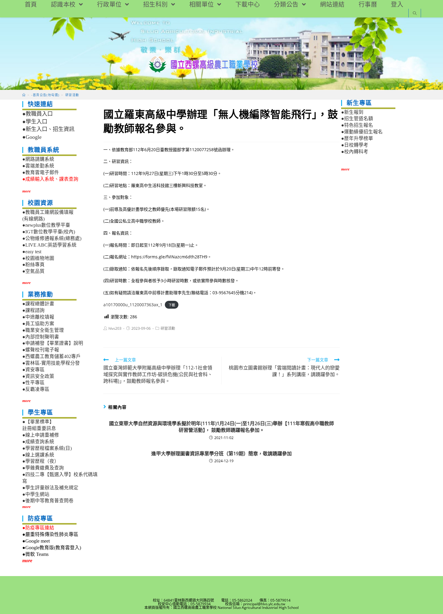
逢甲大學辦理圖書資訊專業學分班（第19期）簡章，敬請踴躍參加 (221, 453)
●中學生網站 (35, 494)
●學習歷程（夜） (40, 461)
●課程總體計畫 (38, 303)
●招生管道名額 (357, 118)
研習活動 (168, 328)
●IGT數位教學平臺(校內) (48, 231)
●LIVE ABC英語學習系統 (49, 245)
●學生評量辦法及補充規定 (50, 487)
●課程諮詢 (33, 310)
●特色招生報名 (357, 125)
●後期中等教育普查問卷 (48, 500)
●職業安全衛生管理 (43, 330)
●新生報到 (352, 112)
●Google (32, 137)
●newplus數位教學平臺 (46, 225)
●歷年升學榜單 (357, 138)
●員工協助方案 (38, 323)
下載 (171, 305)
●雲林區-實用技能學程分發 (51, 363)
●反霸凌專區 (35, 389)
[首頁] (24, 95)
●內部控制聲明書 (40, 336)
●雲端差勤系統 (38, 165)
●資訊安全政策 (38, 376)
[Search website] (414, 13)
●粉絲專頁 (33, 264)
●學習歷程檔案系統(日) (47, 448)
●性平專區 (33, 382)
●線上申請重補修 (40, 435)
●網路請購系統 (38, 159)
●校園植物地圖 (38, 258)
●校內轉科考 (354, 151)
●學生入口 (34, 122)
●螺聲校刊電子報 (40, 349)
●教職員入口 (37, 114)
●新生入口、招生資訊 (48, 129)
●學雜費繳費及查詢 (43, 467)
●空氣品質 (33, 271)
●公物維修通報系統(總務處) (51, 238)
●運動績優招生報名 (362, 131)
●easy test (31, 251)
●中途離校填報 (38, 316)
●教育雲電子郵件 (40, 172)
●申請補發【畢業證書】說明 (52, 343)
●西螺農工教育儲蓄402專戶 (51, 356)
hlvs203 (114, 328)
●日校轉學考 (354, 145)
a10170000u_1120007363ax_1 (132, 304)
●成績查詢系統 (38, 441)
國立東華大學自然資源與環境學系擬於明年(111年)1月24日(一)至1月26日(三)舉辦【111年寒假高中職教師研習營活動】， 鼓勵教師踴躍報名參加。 (221, 426)
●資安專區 (33, 369)
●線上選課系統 (38, 454)
